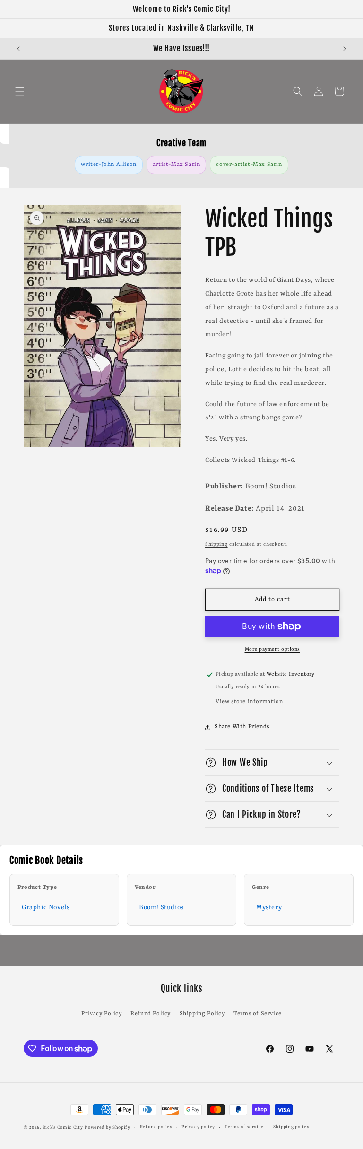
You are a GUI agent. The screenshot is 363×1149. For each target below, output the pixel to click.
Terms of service (244, 1127)
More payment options (272, 649)
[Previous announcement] (18, 48)
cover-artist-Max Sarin (249, 164)
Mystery (269, 907)
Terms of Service (257, 1013)
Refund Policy (150, 1013)
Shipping (216, 544)
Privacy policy (198, 1127)
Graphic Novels (45, 907)
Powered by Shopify (107, 1127)
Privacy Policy (101, 1013)
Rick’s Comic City (63, 1127)
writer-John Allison (108, 164)
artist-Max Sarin (176, 164)
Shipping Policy (202, 1013)
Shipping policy (291, 1127)
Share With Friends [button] (242, 726)
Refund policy (156, 1127)
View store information (249, 701)
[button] (19, 91)
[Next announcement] (344, 48)
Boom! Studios (161, 907)
